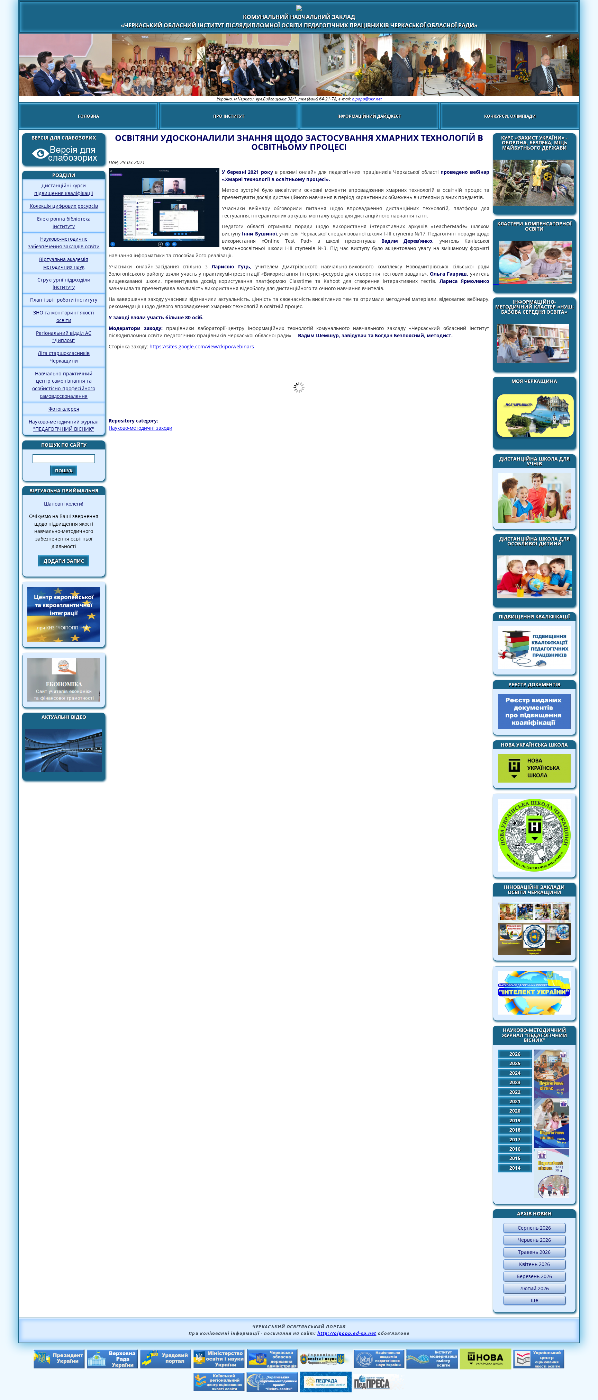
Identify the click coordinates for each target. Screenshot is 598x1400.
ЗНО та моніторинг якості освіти (63, 316)
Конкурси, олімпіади (510, 116)
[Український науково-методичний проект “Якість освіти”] (272, 1390)
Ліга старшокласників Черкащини (64, 357)
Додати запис (64, 561)
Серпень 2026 (534, 1227)
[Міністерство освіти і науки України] (219, 1366)
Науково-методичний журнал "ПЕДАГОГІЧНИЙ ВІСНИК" (64, 425)
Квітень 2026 (534, 1264)
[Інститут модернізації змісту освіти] (432, 1367)
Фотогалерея (63, 408)
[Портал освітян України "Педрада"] (326, 1390)
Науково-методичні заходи (140, 428)
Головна (88, 116)
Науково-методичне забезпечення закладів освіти (64, 242)
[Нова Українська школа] (485, 1367)
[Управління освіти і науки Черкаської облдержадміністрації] (326, 1362)
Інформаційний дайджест (369, 116)
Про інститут (228, 116)
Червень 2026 (534, 1240)
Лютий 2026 (534, 1288)
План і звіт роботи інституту (63, 299)
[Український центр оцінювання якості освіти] (539, 1367)
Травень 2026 (534, 1252)
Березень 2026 (534, 1276)
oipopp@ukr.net (367, 99)
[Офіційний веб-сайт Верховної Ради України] (112, 1367)
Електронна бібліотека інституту (64, 222)
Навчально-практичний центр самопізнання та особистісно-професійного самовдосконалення (63, 384)
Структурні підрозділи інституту (63, 283)
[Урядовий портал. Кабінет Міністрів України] (166, 1367)
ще (534, 1300)
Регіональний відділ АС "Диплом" (63, 337)
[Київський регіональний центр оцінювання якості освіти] (219, 1389)
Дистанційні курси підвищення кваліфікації (63, 189)
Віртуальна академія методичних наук (63, 263)
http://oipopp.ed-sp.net (346, 1333)
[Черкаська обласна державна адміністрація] (272, 1367)
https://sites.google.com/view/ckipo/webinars (202, 346)
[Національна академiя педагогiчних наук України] (379, 1366)
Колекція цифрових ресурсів (64, 206)
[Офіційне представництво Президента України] (59, 1367)
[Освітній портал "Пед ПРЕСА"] (379, 1388)
